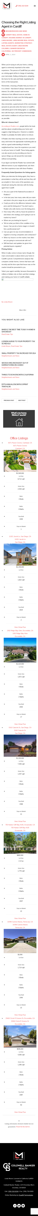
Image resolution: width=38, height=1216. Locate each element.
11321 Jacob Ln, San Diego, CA (20, 536)
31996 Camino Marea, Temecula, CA (20, 922)
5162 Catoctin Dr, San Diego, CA (20, 727)
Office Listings (19, 438)
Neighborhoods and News (16, 31)
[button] (22, 6)
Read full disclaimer (23, 1127)
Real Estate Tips (7, 334)
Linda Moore (7, 40)
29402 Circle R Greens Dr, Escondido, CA (20, 1018)
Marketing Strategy (23, 43)
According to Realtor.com (10, 126)
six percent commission (21, 51)
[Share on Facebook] (30, 310)
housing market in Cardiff (20, 38)
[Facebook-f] (15, 1206)
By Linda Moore (7, 302)
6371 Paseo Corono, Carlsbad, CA (20, 443)
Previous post (9, 400)
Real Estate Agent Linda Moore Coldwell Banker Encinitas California (15, 48)
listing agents (8, 43)
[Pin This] (33, 310)
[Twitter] (19, 1206)
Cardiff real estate (13, 35)
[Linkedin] (23, 1206)
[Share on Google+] (35, 310)
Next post (21, 400)
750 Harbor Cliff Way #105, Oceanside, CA (20, 825)
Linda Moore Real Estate (23, 40)
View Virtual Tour (20, 627)
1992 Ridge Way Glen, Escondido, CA (20, 630)
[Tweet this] (28, 310)
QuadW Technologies (26, 1195)
